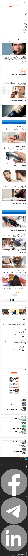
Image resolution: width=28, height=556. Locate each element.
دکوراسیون (26, 31)
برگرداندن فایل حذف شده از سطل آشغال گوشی (17, 425)
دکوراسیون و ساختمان (25, 30)
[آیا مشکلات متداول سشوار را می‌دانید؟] (14, 311)
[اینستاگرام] (26, 552)
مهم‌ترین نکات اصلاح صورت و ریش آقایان (13, 123)
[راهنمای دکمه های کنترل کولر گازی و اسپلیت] (24, 419)
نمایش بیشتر (14, 412)
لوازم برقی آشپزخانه (25, 25)
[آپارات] (26, 468)
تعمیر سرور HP (26, 461)
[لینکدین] (14, 551)
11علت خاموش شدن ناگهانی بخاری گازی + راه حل (16, 448)
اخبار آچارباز (26, 35)
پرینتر (26, 17)
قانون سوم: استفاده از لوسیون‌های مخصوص (21, 65)
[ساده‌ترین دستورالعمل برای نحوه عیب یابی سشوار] (5, 311)
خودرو (26, 33)
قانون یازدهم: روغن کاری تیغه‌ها (22, 73)
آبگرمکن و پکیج (25, 22)
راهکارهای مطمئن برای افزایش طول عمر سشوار (22, 314)
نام (25, 366)
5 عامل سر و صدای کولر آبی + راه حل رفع (17, 428)
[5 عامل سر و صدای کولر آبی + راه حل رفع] (24, 429)
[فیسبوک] (14, 495)
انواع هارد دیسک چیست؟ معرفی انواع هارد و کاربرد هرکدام (16, 399)
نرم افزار (26, 11)
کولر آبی (26, 21)
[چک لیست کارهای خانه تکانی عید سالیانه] (24, 452)
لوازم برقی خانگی (19, 38)
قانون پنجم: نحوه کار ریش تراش (22, 67)
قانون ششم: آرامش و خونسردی (22, 68)
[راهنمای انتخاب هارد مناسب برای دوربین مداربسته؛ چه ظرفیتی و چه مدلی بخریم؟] (24, 405)
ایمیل (25, 369)
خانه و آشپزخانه (25, 19)
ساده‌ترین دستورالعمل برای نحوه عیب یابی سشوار (5, 314)
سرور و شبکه (26, 12)
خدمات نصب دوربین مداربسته (24, 462)
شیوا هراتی (24, 303)
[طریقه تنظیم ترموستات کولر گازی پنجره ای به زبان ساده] (24, 432)
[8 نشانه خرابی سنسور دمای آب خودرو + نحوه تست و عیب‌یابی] (24, 423)
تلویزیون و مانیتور (25, 24)
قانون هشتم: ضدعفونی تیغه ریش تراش (21, 70)
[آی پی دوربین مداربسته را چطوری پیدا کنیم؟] (24, 442)
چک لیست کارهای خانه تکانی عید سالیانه (17, 451)
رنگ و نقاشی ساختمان (25, 32)
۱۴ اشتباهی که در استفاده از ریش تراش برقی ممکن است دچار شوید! (14, 212)
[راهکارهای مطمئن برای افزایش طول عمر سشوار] (22, 311)
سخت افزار (26, 10)
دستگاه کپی (26, 18)
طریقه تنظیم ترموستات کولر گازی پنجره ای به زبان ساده (16, 431)
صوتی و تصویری (25, 23)
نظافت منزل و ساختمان (25, 34)
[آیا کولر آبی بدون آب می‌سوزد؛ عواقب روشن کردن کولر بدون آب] (24, 408)
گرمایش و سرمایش (25, 20)
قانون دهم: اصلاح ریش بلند (23, 72)
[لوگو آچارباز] (25, 2)
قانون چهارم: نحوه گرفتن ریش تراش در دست (21, 66)
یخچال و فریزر (26, 26)
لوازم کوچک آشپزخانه (25, 29)
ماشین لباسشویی (25, 27)
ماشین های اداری (25, 16)
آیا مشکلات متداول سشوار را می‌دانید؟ (15, 314)
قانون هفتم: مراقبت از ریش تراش (22, 69)
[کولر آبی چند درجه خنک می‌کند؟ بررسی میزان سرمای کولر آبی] (24, 403)
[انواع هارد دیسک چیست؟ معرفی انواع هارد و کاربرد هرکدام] (24, 400)
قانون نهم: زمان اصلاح (23, 71)
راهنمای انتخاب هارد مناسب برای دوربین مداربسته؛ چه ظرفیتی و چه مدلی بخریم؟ (13, 404)
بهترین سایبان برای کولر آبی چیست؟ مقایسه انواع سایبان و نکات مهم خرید (14, 409)
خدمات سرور (26, 13)
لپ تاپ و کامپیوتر (25, 9)
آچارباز (5, 555)
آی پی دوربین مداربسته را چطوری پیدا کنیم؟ (17, 441)
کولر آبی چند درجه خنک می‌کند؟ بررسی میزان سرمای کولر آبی (15, 402)
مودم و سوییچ (26, 14)
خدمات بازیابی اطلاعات (25, 460)
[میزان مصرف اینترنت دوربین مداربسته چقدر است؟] (24, 446)
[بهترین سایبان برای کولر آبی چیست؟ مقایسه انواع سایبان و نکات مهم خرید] (24, 410)
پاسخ (25, 329)
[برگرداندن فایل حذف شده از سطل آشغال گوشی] (24, 426)
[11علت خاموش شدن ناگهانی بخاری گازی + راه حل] (24, 449)
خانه (25, 38)
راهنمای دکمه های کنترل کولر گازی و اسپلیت (17, 418)
